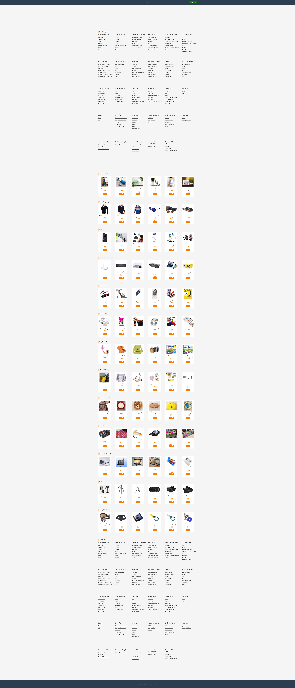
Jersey (166, 91)
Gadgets (167, 61)
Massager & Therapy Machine (172, 41)
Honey (116, 70)
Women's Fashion (103, 34)
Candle (183, 76)
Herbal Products (169, 45)
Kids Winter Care (119, 97)
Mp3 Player (167, 72)
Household (151, 34)
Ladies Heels (135, 147)
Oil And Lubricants (169, 124)
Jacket (116, 93)
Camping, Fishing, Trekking (171, 97)
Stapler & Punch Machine (138, 101)
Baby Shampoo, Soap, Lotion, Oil (189, 44)
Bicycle (166, 126)
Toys (183, 37)
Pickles (116, 68)
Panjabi (133, 124)
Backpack (150, 91)
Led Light (134, 70)
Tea (116, 76)
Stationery (135, 88)
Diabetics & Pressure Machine (172, 47)
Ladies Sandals (135, 149)
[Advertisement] (147, 17)
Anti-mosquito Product (153, 47)
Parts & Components (153, 64)
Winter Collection (120, 88)
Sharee (100, 43)
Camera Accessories (170, 66)
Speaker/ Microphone (137, 37)
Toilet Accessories (152, 45)
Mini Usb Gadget (169, 70)
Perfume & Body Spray (122, 142)
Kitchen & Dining (103, 61)
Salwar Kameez (102, 39)
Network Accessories (137, 45)
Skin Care (167, 37)
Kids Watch (101, 103)
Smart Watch (101, 91)
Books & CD (101, 115)
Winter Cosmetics (119, 101)
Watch (99, 47)
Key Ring (184, 66)
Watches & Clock (103, 88)
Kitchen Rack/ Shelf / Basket (105, 74)
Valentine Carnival (153, 115)
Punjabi (117, 49)
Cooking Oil (117, 74)
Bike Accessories (169, 120)
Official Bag (151, 99)
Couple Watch (101, 99)
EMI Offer (118, 115)
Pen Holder (134, 99)
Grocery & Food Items (121, 61)
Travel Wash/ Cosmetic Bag (155, 101)
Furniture (134, 66)
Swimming (167, 103)
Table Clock (101, 97)
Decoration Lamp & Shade (138, 72)
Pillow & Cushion (136, 76)
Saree (133, 126)
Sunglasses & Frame (104, 142)
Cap (166, 93)
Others (166, 49)
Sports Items (169, 88)
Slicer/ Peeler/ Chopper (104, 64)
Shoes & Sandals (136, 128)
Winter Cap (117, 95)
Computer (150, 70)
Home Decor (135, 61)
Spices (116, 66)
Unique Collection (152, 66)
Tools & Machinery (152, 37)
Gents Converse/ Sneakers (138, 144)
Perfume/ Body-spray (120, 45)
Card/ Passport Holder (153, 95)
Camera (167, 74)
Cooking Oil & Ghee (186, 120)
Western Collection (102, 45)
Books (99, 118)
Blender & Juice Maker (103, 66)
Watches (117, 39)
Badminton (167, 95)
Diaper (183, 39)
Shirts (116, 43)
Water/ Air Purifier (119, 126)
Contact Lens (101, 147)
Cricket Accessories (170, 101)
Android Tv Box (152, 76)
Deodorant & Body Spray (171, 150)
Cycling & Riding (170, 115)
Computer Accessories (139, 34)
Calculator (134, 95)
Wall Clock (100, 95)
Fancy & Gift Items (187, 61)
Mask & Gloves (168, 122)
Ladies (183, 91)
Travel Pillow (185, 74)
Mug (183, 70)
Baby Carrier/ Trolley (187, 51)
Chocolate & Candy (119, 64)
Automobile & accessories (152, 142)
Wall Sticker (134, 64)
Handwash (167, 146)
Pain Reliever (168, 43)
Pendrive (134, 49)
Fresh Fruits (118, 72)
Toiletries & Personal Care (171, 142)
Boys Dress (184, 49)
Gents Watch (101, 101)
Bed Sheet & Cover (136, 68)
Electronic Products (154, 61)
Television (150, 68)
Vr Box (166, 68)
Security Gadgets (169, 64)
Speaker (150, 72)
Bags (99, 49)
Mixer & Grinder (102, 72)
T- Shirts (117, 37)
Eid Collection (136, 115)
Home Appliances (152, 39)
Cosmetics (100, 37)
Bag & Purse (152, 88)
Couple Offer (151, 120)
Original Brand (101, 93)
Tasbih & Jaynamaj (186, 72)
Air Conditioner (152, 74)
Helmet (167, 118)
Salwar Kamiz (135, 118)
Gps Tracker (168, 76)
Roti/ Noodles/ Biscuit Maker (105, 76)
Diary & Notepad (135, 103)
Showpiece (134, 74)
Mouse (133, 43)
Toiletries (117, 41)
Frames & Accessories (103, 149)
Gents (183, 93)
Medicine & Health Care (172, 34)
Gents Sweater (118, 99)
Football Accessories (170, 99)
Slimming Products (169, 39)
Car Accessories (152, 146)
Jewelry (150, 122)
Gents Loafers (135, 151)
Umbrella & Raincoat (153, 49)
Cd (99, 120)
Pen (133, 91)
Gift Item (150, 118)
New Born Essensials (187, 41)
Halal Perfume (118, 144)
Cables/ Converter (136, 47)
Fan (149, 43)
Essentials (150, 41)
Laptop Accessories (136, 39)
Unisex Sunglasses (102, 144)
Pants (116, 47)
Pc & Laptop (118, 124)
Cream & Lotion (168, 148)
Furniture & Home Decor (121, 118)
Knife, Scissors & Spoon (104, 70)
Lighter (183, 68)
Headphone (134, 41)
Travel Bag (150, 93)
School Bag (151, 97)
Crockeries (100, 68)
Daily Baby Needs (187, 34)
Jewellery (100, 41)
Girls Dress (184, 47)
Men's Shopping (120, 34)
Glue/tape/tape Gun (136, 97)
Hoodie (116, 91)
